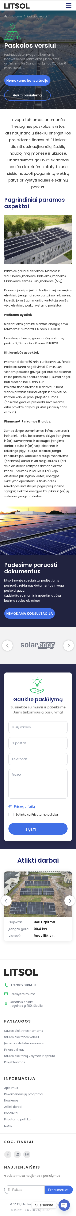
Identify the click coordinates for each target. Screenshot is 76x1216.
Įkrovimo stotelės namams (24, 1043)
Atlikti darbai (13, 1107)
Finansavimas (14, 1050)
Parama (16, 16)
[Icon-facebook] (7, 1154)
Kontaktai (11, 1113)
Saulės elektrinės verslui (21, 1037)
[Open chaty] (64, 1205)
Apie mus (11, 1088)
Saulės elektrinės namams (23, 1031)
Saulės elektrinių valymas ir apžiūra (29, 1056)
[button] (7, 645)
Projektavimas (14, 1062)
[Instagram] (26, 1154)
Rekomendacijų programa (23, 1094)
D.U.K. (8, 1126)
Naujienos (11, 1100)
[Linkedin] (17, 1154)
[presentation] (6, 900)
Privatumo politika (44, 814)
